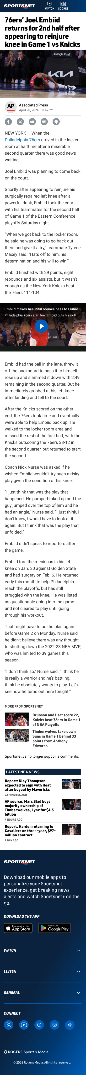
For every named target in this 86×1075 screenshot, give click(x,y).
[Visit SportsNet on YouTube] (24, 1024)
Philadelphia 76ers (22, 139)
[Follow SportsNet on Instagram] (54, 1024)
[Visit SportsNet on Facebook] (39, 1024)
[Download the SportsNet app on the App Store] (18, 927)
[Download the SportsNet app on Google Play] (54, 927)
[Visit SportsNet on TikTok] (70, 1025)
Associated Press (33, 104)
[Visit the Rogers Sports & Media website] (26, 1052)
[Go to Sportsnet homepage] (19, 6)
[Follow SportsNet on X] (8, 1024)
